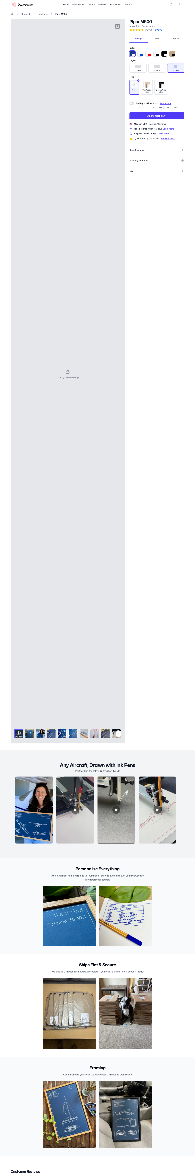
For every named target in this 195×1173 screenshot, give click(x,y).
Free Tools (115, 4)
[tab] (18, 733)
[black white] (164, 54)
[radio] (134, 87)
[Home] (12, 14)
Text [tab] (157, 38)
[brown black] (172, 54)
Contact (128, 4)
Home (66, 4)
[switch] (131, 103)
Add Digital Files (144, 103)
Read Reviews (168, 138)
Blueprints (26, 14)
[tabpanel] (67, 374)
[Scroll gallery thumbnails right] (118, 733)
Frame (132, 77)
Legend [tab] (175, 38)
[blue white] (132, 54)
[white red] (148, 54)
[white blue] (140, 54)
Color (132, 48)
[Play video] (75, 810)
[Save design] (117, 26)
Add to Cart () (156, 115)
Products (76, 4)
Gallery (91, 4)
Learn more (165, 103)
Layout (132, 60)
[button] (67, 374)
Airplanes (43, 14)
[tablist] (156, 39)
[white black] (156, 54)
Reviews (102, 4)
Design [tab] (138, 38)
